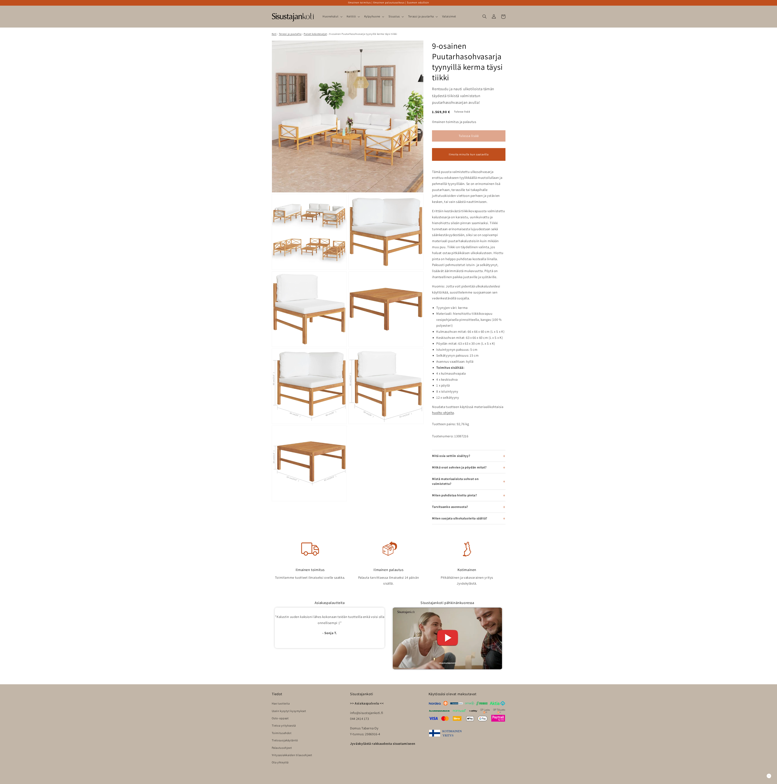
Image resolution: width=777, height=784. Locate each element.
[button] (332, 16)
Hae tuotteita (281, 703)
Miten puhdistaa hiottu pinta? (454, 495)
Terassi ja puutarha (290, 34)
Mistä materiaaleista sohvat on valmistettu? (455, 481)
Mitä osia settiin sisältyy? (451, 456)
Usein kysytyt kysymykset (289, 711)
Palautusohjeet (282, 748)
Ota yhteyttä (280, 762)
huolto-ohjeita (443, 412)
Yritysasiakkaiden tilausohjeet (292, 755)
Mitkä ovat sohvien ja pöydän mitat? (459, 467)
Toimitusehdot (282, 733)
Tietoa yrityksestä (284, 725)
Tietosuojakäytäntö (285, 740)
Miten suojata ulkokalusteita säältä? (459, 518)
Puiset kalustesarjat (315, 34)
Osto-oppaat (280, 718)
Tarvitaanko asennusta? (450, 507)
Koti (274, 34)
